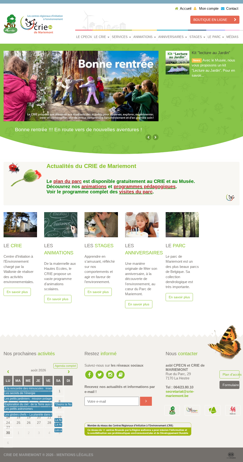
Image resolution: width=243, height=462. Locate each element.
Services (120, 37)
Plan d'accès (231, 374)
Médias (232, 37)
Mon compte (208, 8)
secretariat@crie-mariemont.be (180, 393)
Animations (143, 37)
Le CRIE (100, 37)
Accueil (185, 8)
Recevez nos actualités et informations (119, 389)
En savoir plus (17, 292)
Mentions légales (74, 455)
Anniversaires (171, 37)
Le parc (215, 37)
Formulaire (231, 385)
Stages (196, 37)
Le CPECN (84, 37)
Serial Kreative (231, 455)
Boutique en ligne (210, 20)
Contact (232, 8)
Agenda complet (65, 366)
